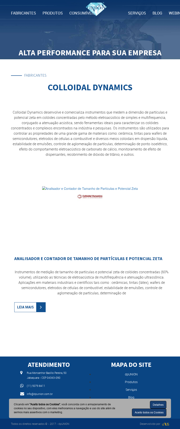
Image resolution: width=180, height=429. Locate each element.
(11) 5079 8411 (36, 385)
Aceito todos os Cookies (149, 412)
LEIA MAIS (25, 307)
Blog (131, 397)
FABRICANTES (23, 13)
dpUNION (131, 374)
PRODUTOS (53, 13)
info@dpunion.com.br (40, 394)
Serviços (131, 389)
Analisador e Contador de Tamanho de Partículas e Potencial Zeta (88, 258)
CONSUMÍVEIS (82, 13)
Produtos (131, 382)
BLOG (157, 13)
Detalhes (158, 404)
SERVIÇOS (137, 13)
